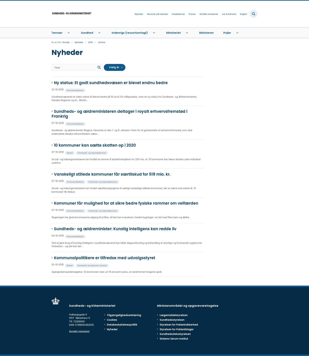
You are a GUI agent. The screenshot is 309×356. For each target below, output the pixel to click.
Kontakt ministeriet (79, 331)
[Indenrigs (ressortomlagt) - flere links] (153, 33)
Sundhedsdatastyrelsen (175, 334)
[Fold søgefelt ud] (254, 14)
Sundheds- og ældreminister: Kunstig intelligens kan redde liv (115, 228)
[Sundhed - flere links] (99, 33)
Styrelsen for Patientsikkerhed (179, 324)
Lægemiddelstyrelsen (174, 315)
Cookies (112, 320)
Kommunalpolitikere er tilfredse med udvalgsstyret (104, 257)
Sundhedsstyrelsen (172, 320)
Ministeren (206, 33)
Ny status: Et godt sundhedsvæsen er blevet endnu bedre (111, 82)
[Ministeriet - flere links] (186, 33)
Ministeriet (173, 33)
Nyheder (112, 329)
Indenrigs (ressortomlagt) (130, 33)
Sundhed (87, 33)
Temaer (57, 33)
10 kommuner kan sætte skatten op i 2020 (95, 145)
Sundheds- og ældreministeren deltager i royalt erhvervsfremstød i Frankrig (119, 114)
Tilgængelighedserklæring (120, 315)
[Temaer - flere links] (68, 33)
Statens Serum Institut (174, 338)
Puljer (227, 33)
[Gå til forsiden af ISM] (72, 14)
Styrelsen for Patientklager (177, 329)
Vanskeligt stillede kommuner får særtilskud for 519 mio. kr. (112, 174)
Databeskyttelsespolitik (120, 324)
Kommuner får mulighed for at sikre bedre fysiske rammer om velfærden (126, 203)
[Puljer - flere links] (237, 33)
